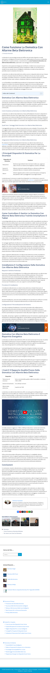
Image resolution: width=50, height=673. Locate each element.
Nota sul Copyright (33, 669)
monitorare (31, 180)
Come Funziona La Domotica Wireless (13, 531)
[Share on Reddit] (27, 512)
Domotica (6, 529)
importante (5, 144)
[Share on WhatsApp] (29, 512)
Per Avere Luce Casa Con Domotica (12, 533)
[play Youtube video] (25, 412)
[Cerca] (20, 554)
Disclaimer (20, 671)
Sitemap (30, 671)
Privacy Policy (17, 669)
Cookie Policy (25, 669)
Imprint (25, 671)
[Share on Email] (32, 512)
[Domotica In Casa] (3, 2)
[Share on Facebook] (18, 512)
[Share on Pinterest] (20, 512)
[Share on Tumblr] (25, 512)
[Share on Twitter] (23, 512)
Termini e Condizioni (42, 669)
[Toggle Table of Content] (40, 93)
